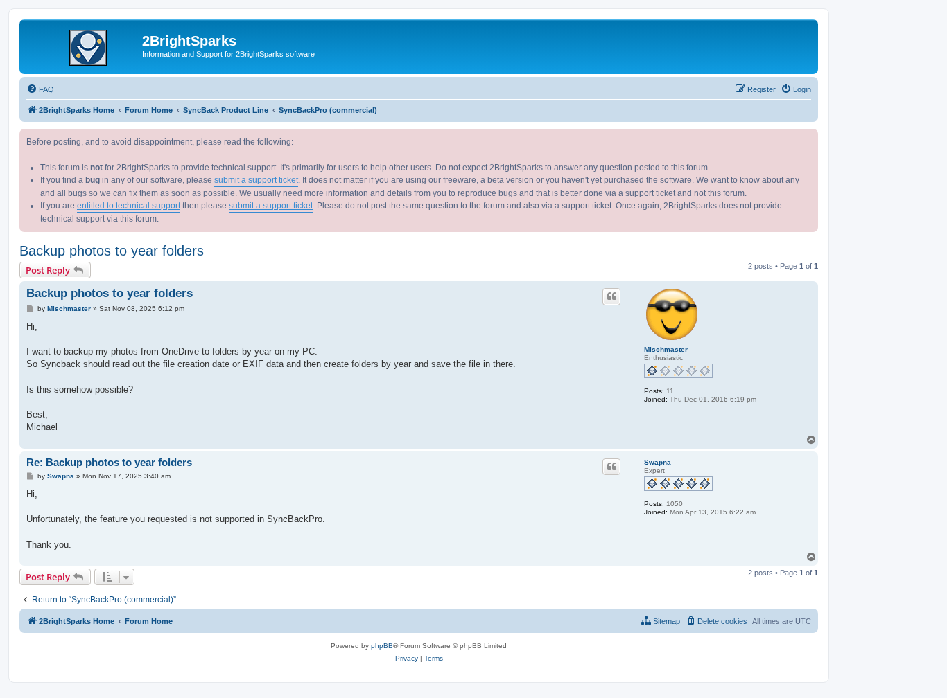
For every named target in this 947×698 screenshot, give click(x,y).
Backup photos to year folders (111, 250)
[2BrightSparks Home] (82, 45)
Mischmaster (666, 349)
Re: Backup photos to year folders (109, 462)
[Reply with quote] (611, 296)
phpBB (382, 646)
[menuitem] (40, 89)
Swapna (657, 462)
